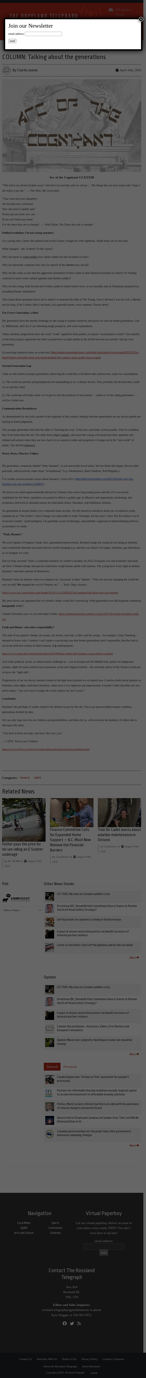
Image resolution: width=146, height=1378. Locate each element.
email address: (16, 33)
